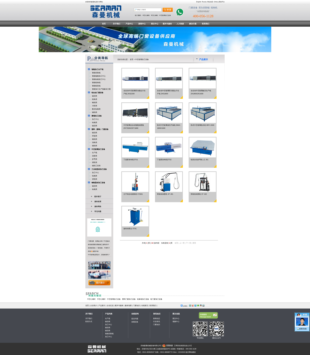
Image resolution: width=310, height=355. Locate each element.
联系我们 (205, 24)
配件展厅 (97, 196)
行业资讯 (156, 321)
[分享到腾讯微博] (195, 305)
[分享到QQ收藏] (203, 305)
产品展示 (101, 305)
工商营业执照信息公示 (182, 346)
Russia (204, 2)
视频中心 (176, 321)
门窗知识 (136, 305)
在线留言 (144, 305)
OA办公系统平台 (219, 2)
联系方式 (88, 321)
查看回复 (134, 322)
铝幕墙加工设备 (143, 299)
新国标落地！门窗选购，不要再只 (99, 248)
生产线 (107, 318)
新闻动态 (156, 318)
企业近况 (110, 305)
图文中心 (154, 24)
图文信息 (176, 314)
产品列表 (108, 314)
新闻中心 (142, 24)
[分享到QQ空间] (190, 305)
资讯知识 (156, 314)
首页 (104, 24)
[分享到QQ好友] (200, 305)
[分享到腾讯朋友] (198, 305)
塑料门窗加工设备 (129, 299)
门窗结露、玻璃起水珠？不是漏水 (99, 241)
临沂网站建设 (191, 352)
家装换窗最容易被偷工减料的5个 (98, 244)
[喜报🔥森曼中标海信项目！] (99, 236)
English (198, 2)
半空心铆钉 (146, 15)
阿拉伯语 (210, 2)
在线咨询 (135, 314)
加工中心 (108, 324)
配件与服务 (167, 24)
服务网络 (97, 206)
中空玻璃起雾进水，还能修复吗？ (99, 255)
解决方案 (193, 24)
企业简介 (93, 305)
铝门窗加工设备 (156, 299)
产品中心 (129, 24)
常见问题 (97, 211)
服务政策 (97, 201)
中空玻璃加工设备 (165, 15)
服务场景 (128, 305)
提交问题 (134, 319)
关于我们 (116, 24)
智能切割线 (109, 334)
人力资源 (180, 24)
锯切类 (107, 321)
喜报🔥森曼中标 (93, 251)
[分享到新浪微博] (192, 305)
